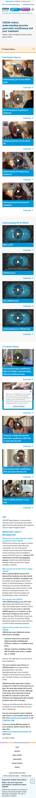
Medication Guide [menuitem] (28, 4)
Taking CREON (17, 759)
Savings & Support (17, 763)
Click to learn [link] (9, 1)
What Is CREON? (17, 755)
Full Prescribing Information (11, 776)
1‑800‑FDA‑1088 (8, 720)
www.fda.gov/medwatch (19, 718)
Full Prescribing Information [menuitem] (11, 4)
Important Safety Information (17, 773)
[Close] (30, 391)
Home (17, 747)
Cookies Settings (18, 406)
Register (17, 767)
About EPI (17, 751)
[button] (32, 9)
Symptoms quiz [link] (14, 9)
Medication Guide (26, 776)
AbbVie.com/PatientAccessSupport (15, 732)
